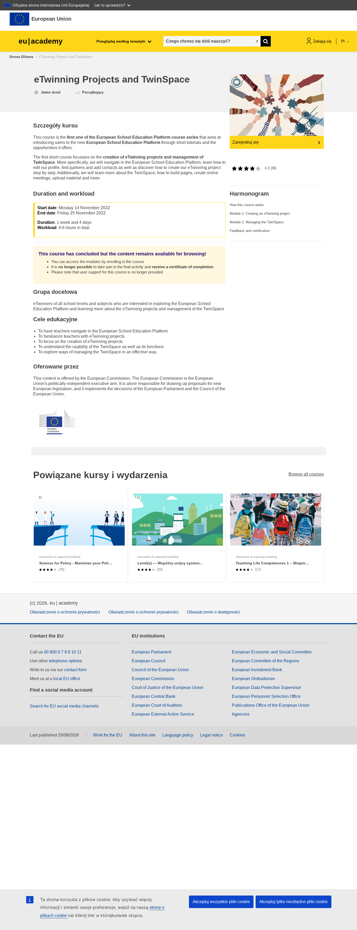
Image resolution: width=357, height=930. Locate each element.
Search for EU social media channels (64, 706)
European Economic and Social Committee (272, 652)
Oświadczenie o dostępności (213, 612)
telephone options (65, 661)
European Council (148, 661)
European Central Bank (153, 696)
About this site (142, 735)
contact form (75, 670)
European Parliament (151, 652)
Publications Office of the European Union (270, 705)
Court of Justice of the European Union (167, 687)
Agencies (240, 714)
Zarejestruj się (245, 142)
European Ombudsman (253, 678)
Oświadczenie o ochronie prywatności (65, 612)
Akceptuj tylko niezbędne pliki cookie (293, 901)
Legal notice (211, 735)
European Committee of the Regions (265, 661)
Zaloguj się (322, 41)
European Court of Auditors (157, 705)
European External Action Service (163, 714)
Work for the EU (107, 735)
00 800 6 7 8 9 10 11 (63, 652)
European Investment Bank (257, 670)
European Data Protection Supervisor (266, 687)
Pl (343, 41)
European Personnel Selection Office (266, 696)
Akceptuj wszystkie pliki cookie (221, 901)
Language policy (177, 735)
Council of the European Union (160, 670)
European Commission (153, 678)
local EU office (66, 678)
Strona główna (21, 57)
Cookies (237, 735)
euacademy (41, 41)
